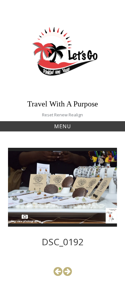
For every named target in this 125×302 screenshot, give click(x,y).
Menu (62, 126)
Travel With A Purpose (62, 104)
